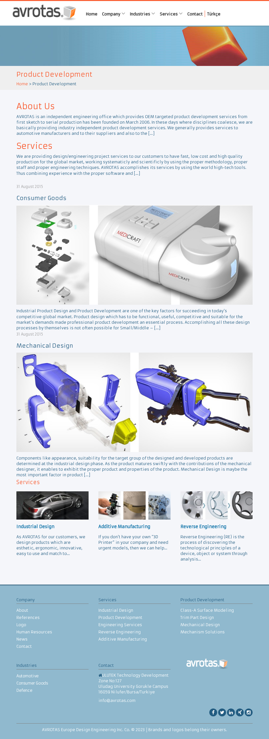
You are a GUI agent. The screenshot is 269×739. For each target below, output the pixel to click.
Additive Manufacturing (122, 639)
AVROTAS (44, 13)
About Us (35, 106)
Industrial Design (115, 610)
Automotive (27, 675)
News (22, 639)
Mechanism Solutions (202, 631)
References (28, 617)
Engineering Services (120, 624)
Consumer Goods (41, 198)
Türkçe (213, 13)
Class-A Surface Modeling (207, 610)
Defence (24, 690)
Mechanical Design (44, 345)
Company (111, 13)
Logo (21, 624)
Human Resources (34, 631)
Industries (140, 13)
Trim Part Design (197, 617)
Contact (195, 13)
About (22, 610)
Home (91, 13)
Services (169, 13)
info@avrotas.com (116, 700)
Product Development (120, 617)
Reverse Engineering (119, 631)
